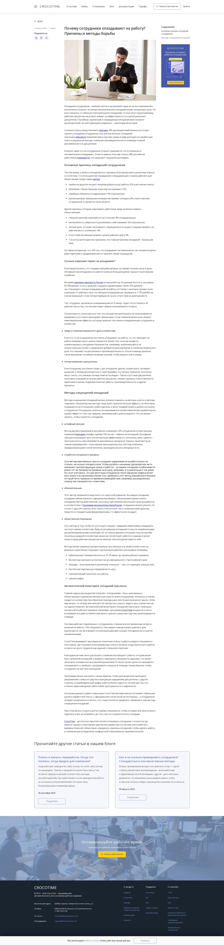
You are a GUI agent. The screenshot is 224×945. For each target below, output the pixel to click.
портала (103, 130)
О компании (98, 6)
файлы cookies (91, 940)
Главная (127, 892)
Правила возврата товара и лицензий (132, 909)
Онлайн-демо (129, 915)
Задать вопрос (152, 908)
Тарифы (143, 6)
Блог (111, 6)
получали (80, 434)
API (147, 897)
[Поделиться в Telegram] (36, 38)
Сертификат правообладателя (175, 921)
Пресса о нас (173, 908)
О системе (71, 6)
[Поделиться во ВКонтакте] (41, 38)
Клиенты (127, 920)
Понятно (145, 940)
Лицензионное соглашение (174, 928)
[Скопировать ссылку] (46, 38)
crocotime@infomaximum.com (66, 916)
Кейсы (84, 6)
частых (96, 179)
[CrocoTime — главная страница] (47, 6)
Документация (126, 6)
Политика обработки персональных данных (177, 914)
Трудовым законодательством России (102, 505)
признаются (83, 157)
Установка (150, 892)
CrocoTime (127, 610)
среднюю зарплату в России (88, 282)
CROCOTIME (45, 888)
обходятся (81, 137)
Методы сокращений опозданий (175, 37)
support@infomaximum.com (66, 921)
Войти (186, 6)
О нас (170, 892)
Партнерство (173, 897)
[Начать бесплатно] (175, 66)
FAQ (147, 903)
